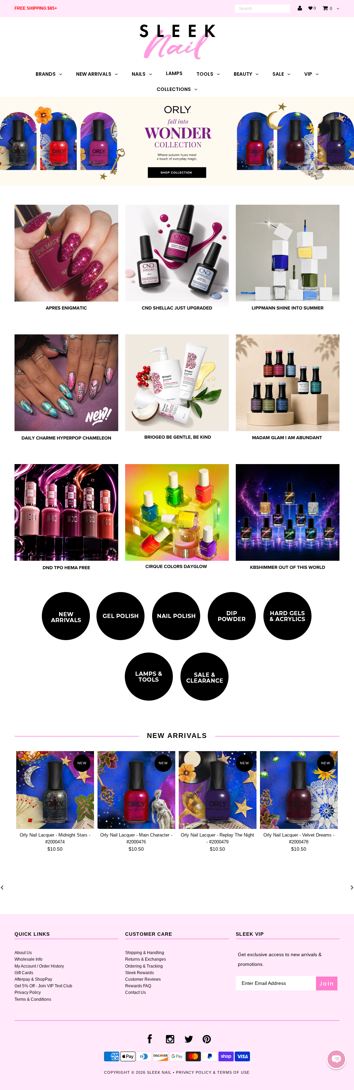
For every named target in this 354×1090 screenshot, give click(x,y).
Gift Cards (24, 972)
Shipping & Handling (144, 952)
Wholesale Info (29, 959)
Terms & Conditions (33, 999)
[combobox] (262, 8)
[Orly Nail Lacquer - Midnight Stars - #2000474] (55, 790)
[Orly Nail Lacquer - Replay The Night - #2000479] (218, 790)
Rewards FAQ (138, 985)
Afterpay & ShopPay (33, 979)
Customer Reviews (143, 979)
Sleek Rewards (139, 972)
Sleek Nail (159, 1072)
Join (326, 983)
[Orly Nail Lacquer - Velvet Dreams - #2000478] (299, 790)
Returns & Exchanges (145, 959)
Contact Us (135, 992)
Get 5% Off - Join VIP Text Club (43, 985)
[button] (336, 1059)
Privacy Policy (28, 992)
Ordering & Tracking (144, 966)
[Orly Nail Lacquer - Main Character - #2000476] (136, 790)
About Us (23, 952)
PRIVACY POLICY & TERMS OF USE (213, 1072)
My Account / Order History (39, 966)
